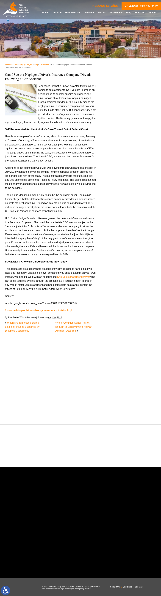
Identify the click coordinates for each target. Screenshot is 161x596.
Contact (152, 12)
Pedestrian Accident (120, 345)
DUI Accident (116, 281)
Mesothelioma (117, 321)
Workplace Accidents (120, 410)
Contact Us (115, 587)
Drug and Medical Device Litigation (128, 277)
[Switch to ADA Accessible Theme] (5, 590)
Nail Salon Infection (120, 329)
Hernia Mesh (116, 305)
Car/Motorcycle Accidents (123, 245)
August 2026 (116, 182)
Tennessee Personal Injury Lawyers (19, 65)
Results (102, 12)
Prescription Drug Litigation (124, 365)
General (113, 301)
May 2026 (114, 194)
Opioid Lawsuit (117, 341)
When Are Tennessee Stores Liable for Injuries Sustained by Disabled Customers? (22, 326)
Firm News (115, 297)
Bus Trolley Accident (120, 237)
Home (45, 12)
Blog (128, 12)
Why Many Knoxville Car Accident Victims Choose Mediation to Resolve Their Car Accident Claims (132, 104)
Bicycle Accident (118, 229)
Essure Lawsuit (117, 285)
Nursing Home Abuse (121, 337)
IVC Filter (114, 313)
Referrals (139, 12)
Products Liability (118, 370)
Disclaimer (127, 587)
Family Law (115, 289)
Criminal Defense (118, 253)
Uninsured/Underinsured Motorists (128, 406)
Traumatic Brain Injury (121, 398)
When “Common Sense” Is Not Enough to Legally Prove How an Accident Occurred (73, 326)
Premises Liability (119, 361)
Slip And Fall (116, 378)
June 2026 (115, 190)
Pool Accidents (117, 353)
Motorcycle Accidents (120, 325)
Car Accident (44, 65)
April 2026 (114, 198)
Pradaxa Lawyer (118, 357)
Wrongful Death (117, 414)
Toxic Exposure (117, 394)
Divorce (113, 269)
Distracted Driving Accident (124, 265)
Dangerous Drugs (119, 257)
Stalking (113, 386)
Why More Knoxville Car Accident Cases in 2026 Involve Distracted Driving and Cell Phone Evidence (131, 153)
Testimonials (116, 12)
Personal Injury (117, 349)
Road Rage (115, 373)
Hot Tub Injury (116, 309)
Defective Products (119, 261)
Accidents (114, 221)
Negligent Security (119, 333)
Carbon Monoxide (119, 249)
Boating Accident (118, 233)
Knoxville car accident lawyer (73, 277)
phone (23, 536)
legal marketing (66, 589)
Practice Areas (72, 12)
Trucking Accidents (119, 402)
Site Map (139, 587)
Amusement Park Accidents (124, 225)
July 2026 (114, 186)
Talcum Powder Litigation (123, 390)
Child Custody (117, 293)
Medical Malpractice (120, 317)
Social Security (117, 381)
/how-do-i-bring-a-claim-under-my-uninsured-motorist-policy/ (38, 310)
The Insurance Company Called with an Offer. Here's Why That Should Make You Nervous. (131, 91)
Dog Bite (114, 273)
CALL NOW (141, 6)
